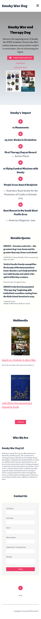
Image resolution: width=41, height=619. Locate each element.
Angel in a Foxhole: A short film (19, 360)
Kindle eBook (20, 63)
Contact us (20, 422)
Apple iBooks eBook (20, 67)
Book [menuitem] (20, 595)
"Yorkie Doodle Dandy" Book (22, 58)
